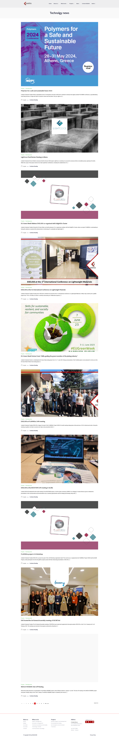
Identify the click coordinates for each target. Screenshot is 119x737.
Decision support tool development (58, 721)
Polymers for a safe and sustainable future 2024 (36, 91)
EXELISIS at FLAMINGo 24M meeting (33, 421)
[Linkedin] (86, 722)
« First (22, 703)
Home (50, 3)
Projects (71, 3)
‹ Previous (24, 703)
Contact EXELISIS (86, 3)
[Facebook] (88, 722)
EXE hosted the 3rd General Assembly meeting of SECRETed (40, 620)
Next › (46, 703)
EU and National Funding (56, 723)
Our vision (25, 726)
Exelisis (24, 723)
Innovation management (37, 723)
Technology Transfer (36, 726)
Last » (48, 703)
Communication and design (38, 728)
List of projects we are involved (57, 725)
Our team (25, 725)
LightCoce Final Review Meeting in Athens (34, 157)
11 (43, 703)
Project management (37, 721)
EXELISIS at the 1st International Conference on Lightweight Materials (43, 290)
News (77, 3)
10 (41, 703)
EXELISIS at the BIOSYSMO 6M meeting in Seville (37, 488)
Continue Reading (34, 100)
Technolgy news (28, 88)
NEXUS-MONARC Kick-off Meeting (32, 687)
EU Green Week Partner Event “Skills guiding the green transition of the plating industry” (49, 356)
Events (93, 3)
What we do (63, 3)
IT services (53, 726)
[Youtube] (93, 722)
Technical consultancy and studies (39, 725)
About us (56, 3)
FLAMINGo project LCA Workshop (32, 554)
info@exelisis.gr (74, 722)
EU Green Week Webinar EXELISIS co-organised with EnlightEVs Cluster (44, 223)
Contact (25, 728)
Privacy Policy (93, 735)
